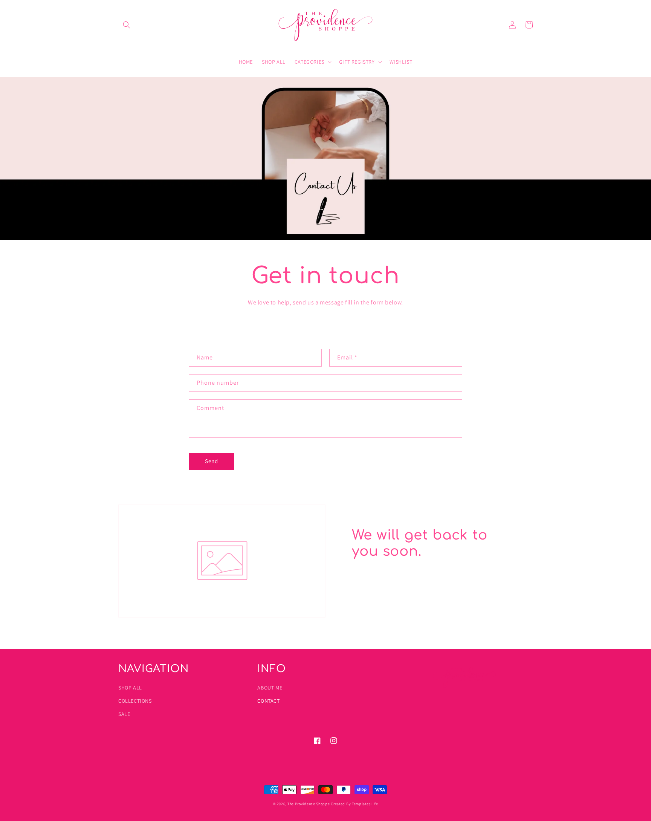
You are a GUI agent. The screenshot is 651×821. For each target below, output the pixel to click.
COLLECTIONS (135, 700)
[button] (126, 25)
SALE (124, 714)
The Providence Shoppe (308, 803)
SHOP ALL (130, 687)
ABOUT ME (269, 687)
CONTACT (268, 700)
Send (211, 461)
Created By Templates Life (354, 803)
